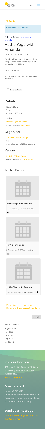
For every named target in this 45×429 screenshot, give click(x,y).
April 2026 (9, 342)
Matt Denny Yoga (15, 245)
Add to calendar (16, 90)
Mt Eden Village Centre (16, 156)
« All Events (10, 21)
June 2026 (9, 335)
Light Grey (25, 125)
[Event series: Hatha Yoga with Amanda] (8, 212)
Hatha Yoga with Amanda (18, 122)
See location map (13, 377)
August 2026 (10, 328)
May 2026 (9, 339)
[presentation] (22, 188)
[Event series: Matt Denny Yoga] (8, 253)
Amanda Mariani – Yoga (17, 138)
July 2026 (9, 332)
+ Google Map (27, 159)
